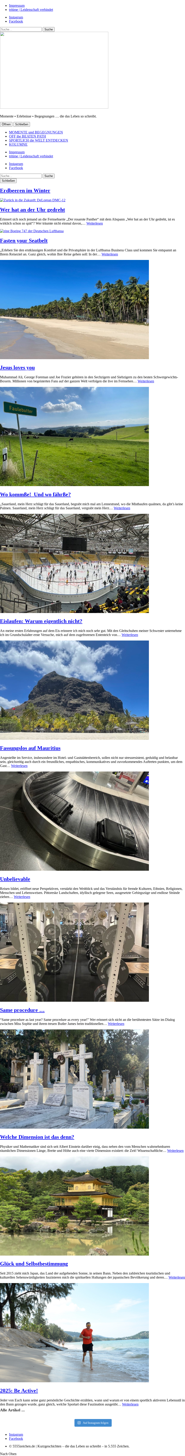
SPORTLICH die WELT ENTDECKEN (38, 140)
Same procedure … (22, 1010)
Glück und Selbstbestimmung (34, 1264)
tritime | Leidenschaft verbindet (31, 9)
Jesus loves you (17, 367)
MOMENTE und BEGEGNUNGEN (36, 132)
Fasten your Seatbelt (24, 240)
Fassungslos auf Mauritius (30, 748)
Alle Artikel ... (12, 1410)
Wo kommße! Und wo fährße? (35, 494)
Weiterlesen (94, 223)
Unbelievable (15, 879)
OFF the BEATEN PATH (27, 136)
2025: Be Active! (19, 1391)
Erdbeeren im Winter (25, 190)
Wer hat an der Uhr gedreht (32, 210)
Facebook (16, 21)
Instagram (16, 17)
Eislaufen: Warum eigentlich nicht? (41, 621)
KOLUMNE (18, 144)
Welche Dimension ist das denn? (37, 1137)
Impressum (17, 5)
